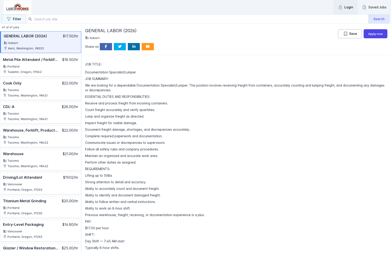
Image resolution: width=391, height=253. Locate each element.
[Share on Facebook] (106, 47)
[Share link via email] (148, 47)
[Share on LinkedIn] (134, 47)
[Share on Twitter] (120, 47)
